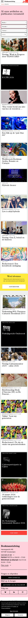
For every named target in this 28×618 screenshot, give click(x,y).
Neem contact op (14, 577)
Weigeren (7, 615)
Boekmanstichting (9, 1)
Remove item (6, 22)
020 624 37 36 (6, 555)
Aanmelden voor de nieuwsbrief (14, 585)
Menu (2, 1)
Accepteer (20, 615)
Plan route (4, 565)
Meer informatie (14, 611)
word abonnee (14, 286)
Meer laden (14, 533)
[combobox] (14, 22)
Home (2, 4)
